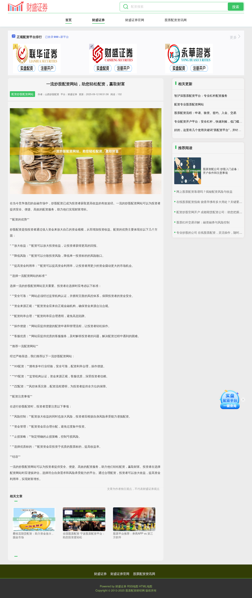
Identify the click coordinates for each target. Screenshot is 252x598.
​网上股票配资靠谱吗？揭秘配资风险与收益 (204, 191)
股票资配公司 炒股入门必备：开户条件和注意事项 (221, 170)
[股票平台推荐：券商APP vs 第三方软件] (134, 519)
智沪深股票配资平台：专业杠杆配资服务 (200, 95)
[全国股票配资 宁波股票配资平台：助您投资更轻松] (84, 519)
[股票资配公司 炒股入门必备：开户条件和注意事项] (187, 170)
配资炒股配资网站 (22, 94)
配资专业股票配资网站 (189, 104)
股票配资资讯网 (176, 20)
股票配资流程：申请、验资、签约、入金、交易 (205, 113)
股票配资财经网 (135, 590)
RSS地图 (132, 586)
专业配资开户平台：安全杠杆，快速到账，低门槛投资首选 (212, 121)
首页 (68, 20)
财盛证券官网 (134, 20)
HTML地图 (145, 586)
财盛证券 (98, 20)
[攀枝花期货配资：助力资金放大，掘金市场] (34, 519)
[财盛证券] (28, 6)
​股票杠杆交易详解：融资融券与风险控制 (203, 222)
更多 (234, 37)
